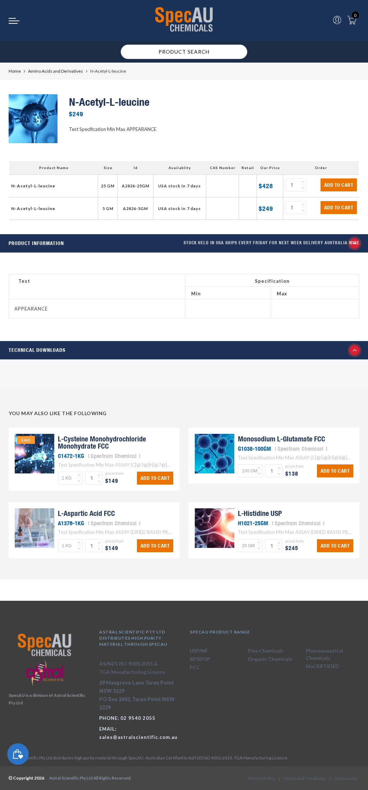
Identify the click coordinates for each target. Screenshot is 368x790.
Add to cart (339, 185)
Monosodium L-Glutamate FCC (281, 438)
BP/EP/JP (200, 659)
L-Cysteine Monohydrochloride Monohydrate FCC (102, 442)
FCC (195, 667)
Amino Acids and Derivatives (55, 71)
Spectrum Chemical (114, 455)
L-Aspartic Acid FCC (86, 513)
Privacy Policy (262, 778)
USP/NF (199, 651)
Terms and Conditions (305, 778)
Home (15, 71)
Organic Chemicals (270, 659)
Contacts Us (346, 778)
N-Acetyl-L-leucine (33, 186)
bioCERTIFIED (322, 666)
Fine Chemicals (266, 651)
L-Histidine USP (260, 513)
